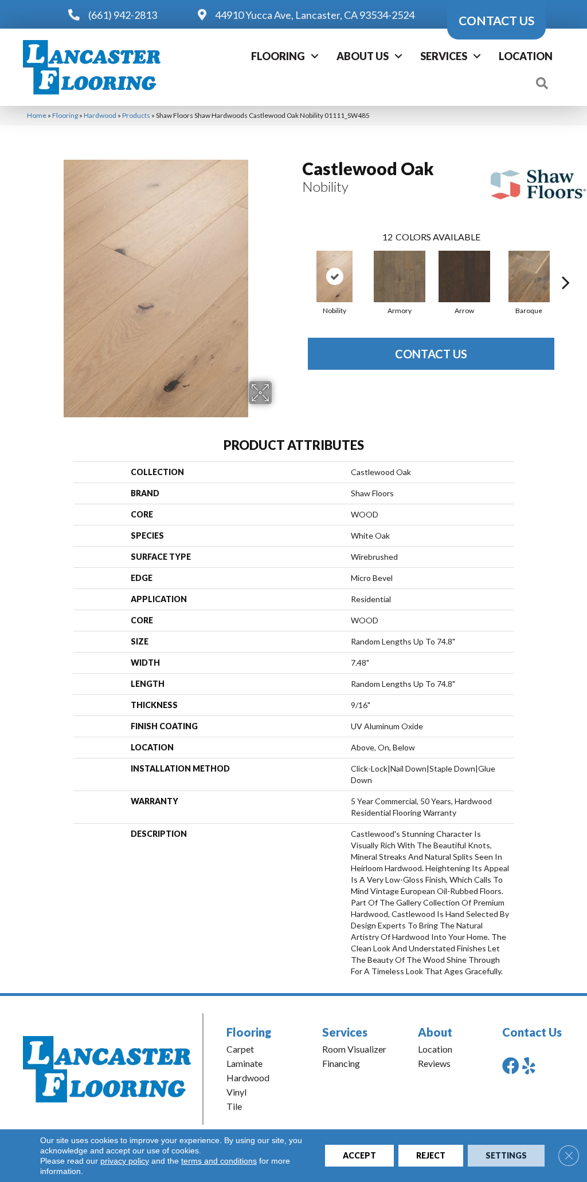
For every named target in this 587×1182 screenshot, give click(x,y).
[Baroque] (529, 276)
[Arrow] (464, 276)
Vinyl (236, 1091)
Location (526, 56)
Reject (430, 1155)
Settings (506, 1155)
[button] (314, 56)
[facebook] (510, 1065)
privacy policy (124, 1160)
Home (36, 115)
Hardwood (100, 115)
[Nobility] (335, 276)
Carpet (240, 1048)
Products (136, 115)
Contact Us (431, 354)
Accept (359, 1155)
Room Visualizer (354, 1048)
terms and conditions (219, 1160)
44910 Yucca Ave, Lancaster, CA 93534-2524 (314, 15)
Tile (234, 1106)
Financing (341, 1063)
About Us (362, 56)
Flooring (278, 56)
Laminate (244, 1063)
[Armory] (399, 276)
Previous (296, 265)
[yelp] (528, 1065)
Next (565, 265)
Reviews (434, 1063)
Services (443, 56)
